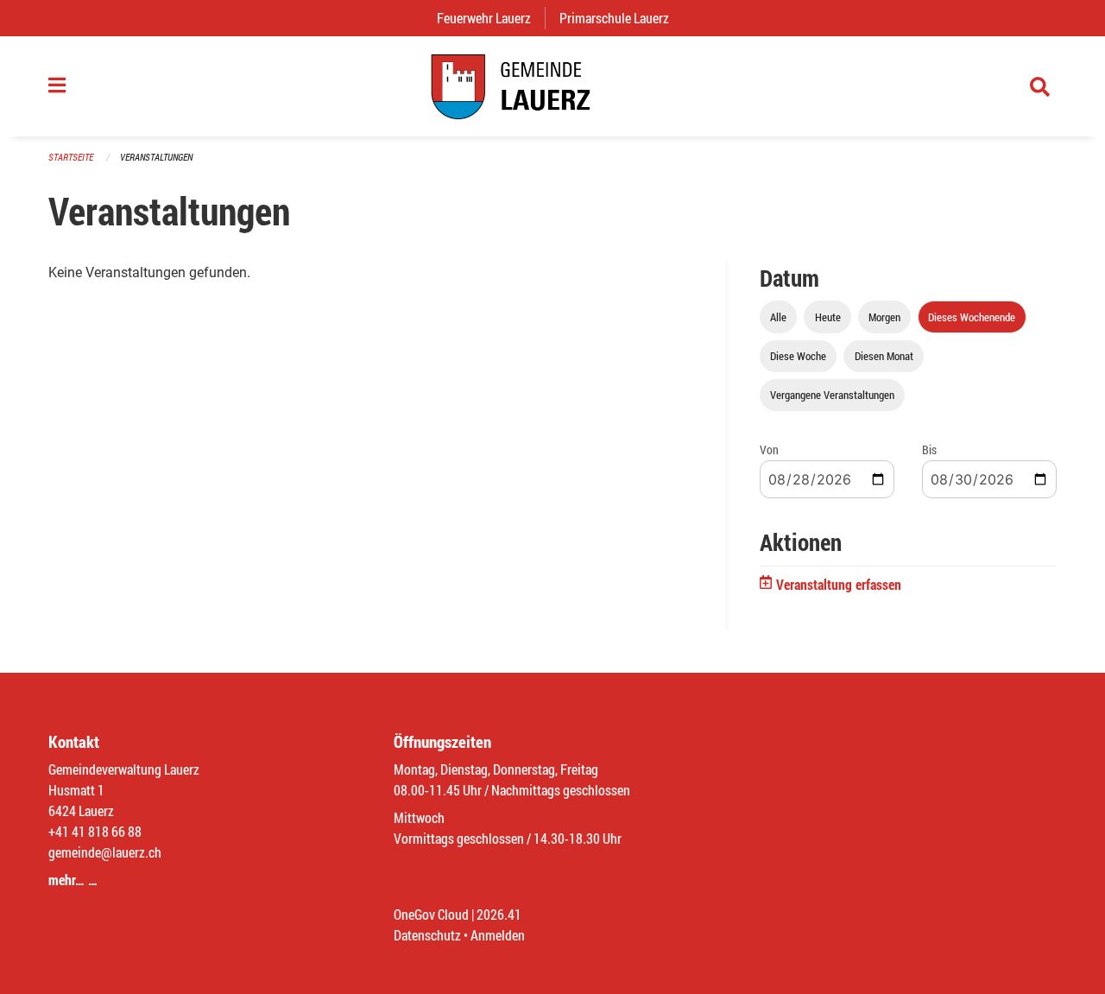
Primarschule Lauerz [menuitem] (621, 18)
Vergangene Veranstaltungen (832, 395)
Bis (929, 449)
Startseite (70, 156)
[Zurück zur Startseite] (552, 86)
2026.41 (499, 914)
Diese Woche (798, 356)
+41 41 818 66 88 (95, 831)
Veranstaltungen (156, 156)
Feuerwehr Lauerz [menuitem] (491, 18)
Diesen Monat (884, 356)
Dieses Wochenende (971, 317)
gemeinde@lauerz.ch (104, 852)
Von (769, 449)
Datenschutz (427, 935)
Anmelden (497, 935)
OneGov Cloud (431, 914)
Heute (828, 317)
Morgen (884, 317)
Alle (778, 317)
